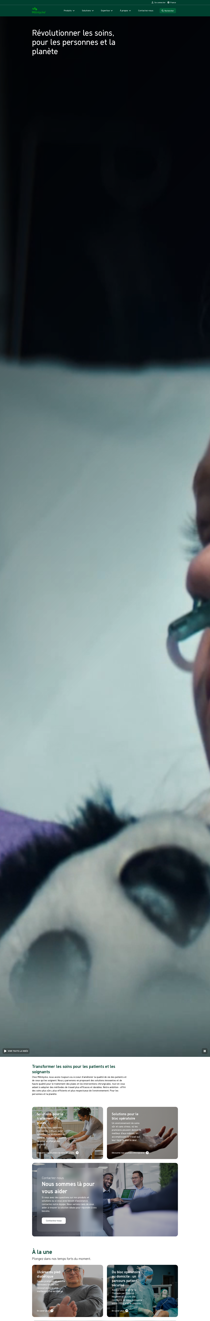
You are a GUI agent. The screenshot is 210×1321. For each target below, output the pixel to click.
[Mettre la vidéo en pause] (205, 1051)
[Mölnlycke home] (39, 10)
